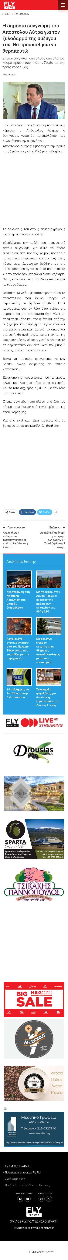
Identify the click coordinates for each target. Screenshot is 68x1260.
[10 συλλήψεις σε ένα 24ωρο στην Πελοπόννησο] (19, 677)
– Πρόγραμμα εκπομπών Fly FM (22, 1172)
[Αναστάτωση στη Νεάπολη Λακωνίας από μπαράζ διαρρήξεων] (19, 579)
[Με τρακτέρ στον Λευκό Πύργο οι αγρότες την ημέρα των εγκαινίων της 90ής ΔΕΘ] (49, 579)
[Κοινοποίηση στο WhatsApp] (49, 1199)
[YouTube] (28, 1199)
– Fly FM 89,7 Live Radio (17, 1166)
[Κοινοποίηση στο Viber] (42, 1199)
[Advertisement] (34, 190)
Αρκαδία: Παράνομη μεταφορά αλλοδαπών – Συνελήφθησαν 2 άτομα (52, 540)
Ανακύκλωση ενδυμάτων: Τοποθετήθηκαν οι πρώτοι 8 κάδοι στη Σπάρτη (15, 540)
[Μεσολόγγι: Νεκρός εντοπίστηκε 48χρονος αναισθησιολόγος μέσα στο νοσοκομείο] (49, 626)
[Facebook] (20, 1199)
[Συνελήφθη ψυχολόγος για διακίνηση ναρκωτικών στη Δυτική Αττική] (49, 677)
